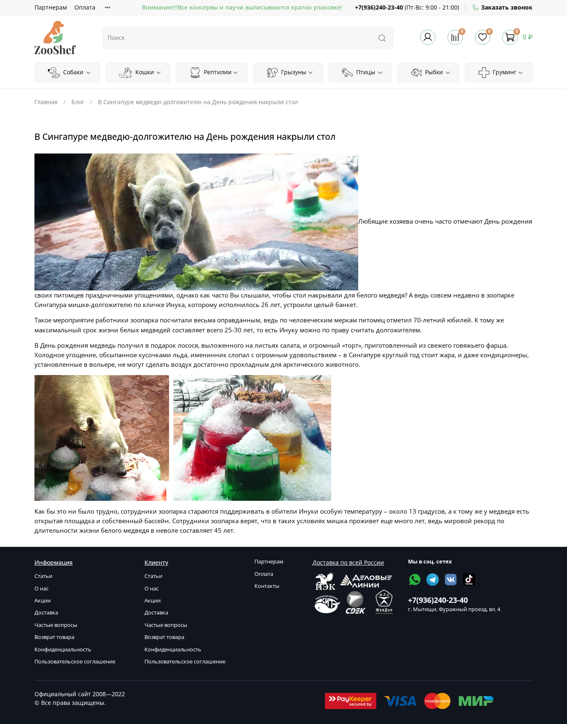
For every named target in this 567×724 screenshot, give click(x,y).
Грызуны (292, 72)
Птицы (364, 72)
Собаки (72, 72)
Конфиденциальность (62, 649)
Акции (42, 600)
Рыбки (433, 72)
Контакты (266, 586)
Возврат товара (54, 637)
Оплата (84, 7)
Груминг (503, 72)
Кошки (144, 72)
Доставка (46, 612)
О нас (41, 588)
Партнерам (50, 7)
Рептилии (217, 72)
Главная (46, 102)
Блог (77, 102)
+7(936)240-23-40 (379, 7)
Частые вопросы (55, 625)
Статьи (43, 576)
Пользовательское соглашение (74, 661)
